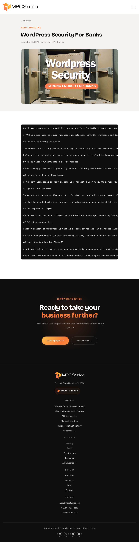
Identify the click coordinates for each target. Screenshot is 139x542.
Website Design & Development (69, 406)
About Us (69, 475)
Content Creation (69, 421)
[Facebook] (72, 534)
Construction (70, 453)
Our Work (69, 480)
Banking (69, 443)
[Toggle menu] (133, 7)
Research (69, 458)
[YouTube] (79, 534)
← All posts (26, 21)
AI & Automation (69, 416)
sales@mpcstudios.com (69, 503)
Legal (69, 448)
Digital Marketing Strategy (70, 426)
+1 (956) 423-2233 (69, 508)
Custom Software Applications (69, 411)
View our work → (84, 340)
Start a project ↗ (55, 340)
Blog (69, 485)
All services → (69, 431)
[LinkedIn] (59, 534)
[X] (66, 534)
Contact (69, 490)
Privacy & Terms (88, 528)
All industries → (69, 463)
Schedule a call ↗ (70, 512)
